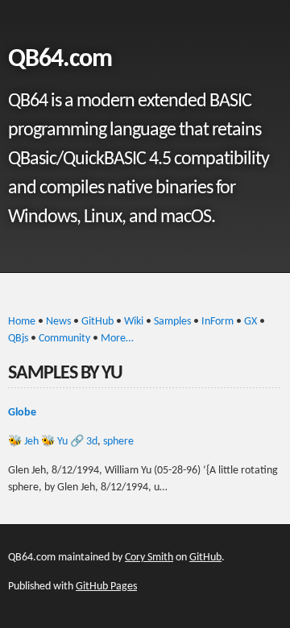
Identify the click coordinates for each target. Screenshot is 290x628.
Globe (22, 413)
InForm (217, 322)
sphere (118, 442)
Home (21, 322)
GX (250, 322)
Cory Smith (149, 558)
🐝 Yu (54, 442)
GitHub (97, 322)
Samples (172, 322)
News (58, 322)
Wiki (133, 322)
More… (117, 339)
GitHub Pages (106, 586)
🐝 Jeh (23, 442)
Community (64, 339)
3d (91, 442)
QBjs (18, 339)
